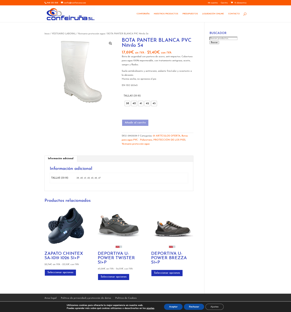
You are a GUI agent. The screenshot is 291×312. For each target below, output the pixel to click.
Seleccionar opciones (60, 272)
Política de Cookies (126, 298)
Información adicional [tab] (60, 158)
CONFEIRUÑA (143, 14)
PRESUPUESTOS (190, 14)
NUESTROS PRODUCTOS (166, 14)
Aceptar (173, 306)
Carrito (224, 3)
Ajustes (215, 306)
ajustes (150, 308)
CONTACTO (234, 14)
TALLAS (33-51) (132, 96)
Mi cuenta (213, 3)
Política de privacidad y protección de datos (86, 298)
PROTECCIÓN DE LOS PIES (169, 140)
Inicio (47, 34)
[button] (110, 43)
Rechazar (194, 306)
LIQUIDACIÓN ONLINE (213, 14)
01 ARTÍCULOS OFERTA (166, 136)
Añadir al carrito (135, 122)
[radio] (127, 103)
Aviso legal (50, 298)
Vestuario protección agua (91, 34)
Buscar (214, 42)
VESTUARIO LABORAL (64, 34)
